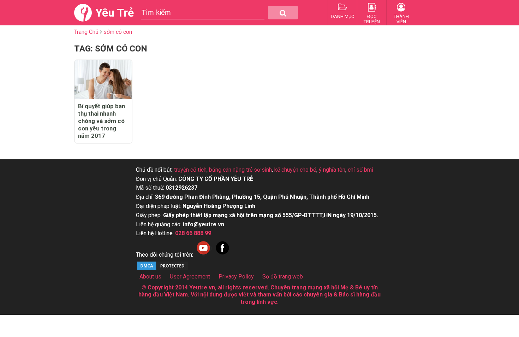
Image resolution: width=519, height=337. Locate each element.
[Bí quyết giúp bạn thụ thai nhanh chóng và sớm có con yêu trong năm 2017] (103, 79)
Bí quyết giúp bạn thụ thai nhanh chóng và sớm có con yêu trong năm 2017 (101, 121)
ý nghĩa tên (332, 169)
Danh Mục (342, 16)
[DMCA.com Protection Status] (162, 269)
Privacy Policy (236, 276)
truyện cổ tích (190, 169)
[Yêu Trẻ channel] (203, 254)
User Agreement (190, 276)
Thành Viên (401, 19)
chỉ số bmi (360, 169)
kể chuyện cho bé (295, 169)
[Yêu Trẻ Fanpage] (222, 254)
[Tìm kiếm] (283, 12)
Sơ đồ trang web (282, 276)
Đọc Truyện (372, 19)
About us (150, 276)
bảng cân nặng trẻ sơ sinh (240, 169)
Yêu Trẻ (114, 12)
